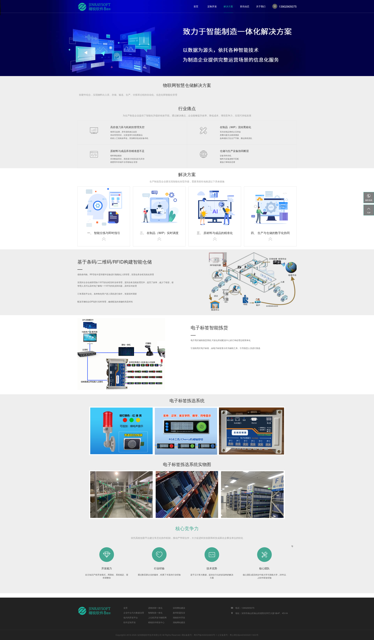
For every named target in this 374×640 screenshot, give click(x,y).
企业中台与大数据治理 (133, 612)
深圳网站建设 (179, 607)
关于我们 (260, 6)
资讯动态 (244, 6)
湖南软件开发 (179, 617)
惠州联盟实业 (179, 612)
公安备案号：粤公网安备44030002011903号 (238, 634)
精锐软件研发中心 (156, 622)
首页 (196, 6)
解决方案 (228, 6)
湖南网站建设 (179, 622)
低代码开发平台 (130, 617)
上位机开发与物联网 (157, 617)
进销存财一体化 (155, 607)
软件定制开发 (129, 622)
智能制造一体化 (155, 612)
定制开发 (212, 6)
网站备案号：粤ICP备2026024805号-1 (199, 634)
